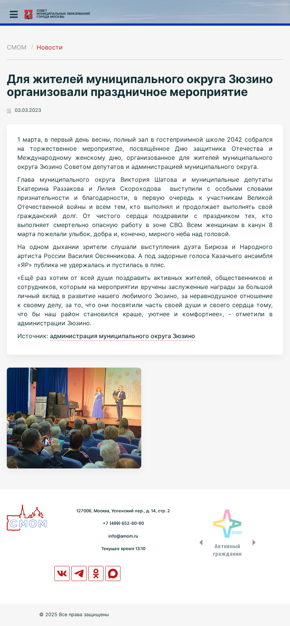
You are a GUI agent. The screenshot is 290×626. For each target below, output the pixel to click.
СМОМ (16, 47)
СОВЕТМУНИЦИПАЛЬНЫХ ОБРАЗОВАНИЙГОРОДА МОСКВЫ (63, 13)
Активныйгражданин (227, 550)
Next (256, 542)
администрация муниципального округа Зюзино (122, 336)
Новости (50, 47)
